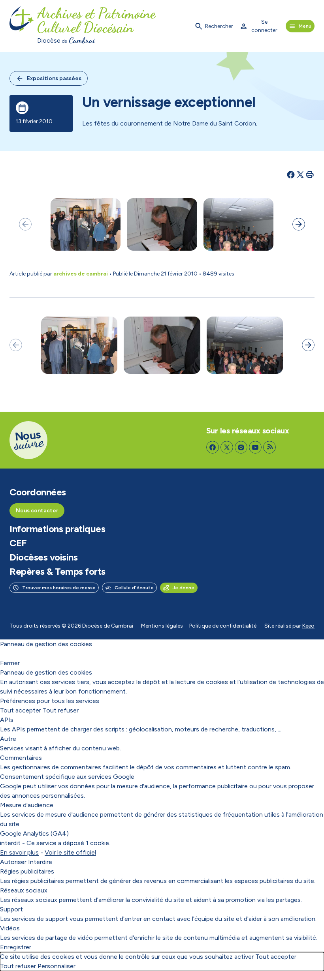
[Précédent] (25, 224)
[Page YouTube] (255, 447)
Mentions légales (162, 625)
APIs (6, 720)
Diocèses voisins (43, 557)
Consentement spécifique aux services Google (67, 776)
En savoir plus (19, 852)
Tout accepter (20, 710)
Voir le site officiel (70, 852)
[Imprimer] (310, 174)
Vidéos (10, 928)
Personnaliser (56, 966)
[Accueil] (21, 26)
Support (11, 909)
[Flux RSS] (269, 447)
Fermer (10, 663)
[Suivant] (298, 224)
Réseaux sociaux (23, 890)
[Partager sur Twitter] (300, 174)
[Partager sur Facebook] (291, 174)
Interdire (40, 862)
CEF (18, 543)
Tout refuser (61, 710)
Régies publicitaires (27, 871)
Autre (8, 738)
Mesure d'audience (26, 805)
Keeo (308, 625)
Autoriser (13, 862)
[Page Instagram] (241, 447)
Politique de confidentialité (222, 625)
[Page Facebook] (212, 447)
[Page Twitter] (226, 447)
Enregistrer (15, 947)
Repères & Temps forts (57, 571)
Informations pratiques (57, 529)
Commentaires (21, 757)
